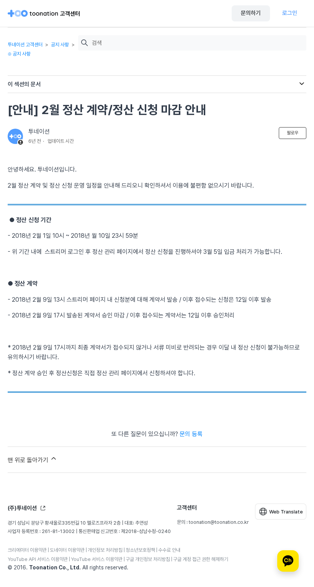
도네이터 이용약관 (67, 550)
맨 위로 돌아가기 (29, 460)
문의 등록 (191, 434)
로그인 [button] (289, 13)
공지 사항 (60, 44)
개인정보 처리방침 (105, 550)
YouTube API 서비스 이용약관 (38, 559)
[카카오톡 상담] (288, 561)
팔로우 (292, 133)
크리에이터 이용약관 (27, 550)
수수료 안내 (169, 550)
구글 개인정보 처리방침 (148, 559)
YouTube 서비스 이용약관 (97, 559)
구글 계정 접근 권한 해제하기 (200, 559)
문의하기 (251, 13)
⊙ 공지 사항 (19, 54)
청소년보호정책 (140, 550)
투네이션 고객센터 (25, 44)
